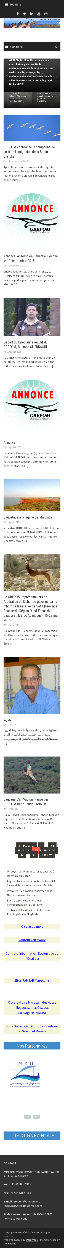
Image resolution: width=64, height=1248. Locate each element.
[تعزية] (32, 685)
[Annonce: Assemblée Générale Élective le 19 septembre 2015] (32, 221)
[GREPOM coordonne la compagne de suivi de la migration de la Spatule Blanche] (32, 127)
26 (18, 850)
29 (45, 850)
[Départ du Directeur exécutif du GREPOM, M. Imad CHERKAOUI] (32, 316)
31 (22, 854)
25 (52, 846)
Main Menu (16, 46)
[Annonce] (32, 407)
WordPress (32, 1239)
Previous (8, 75)
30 (53, 850)
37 (34, 854)
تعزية (7, 719)
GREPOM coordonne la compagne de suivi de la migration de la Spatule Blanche (29, 151)
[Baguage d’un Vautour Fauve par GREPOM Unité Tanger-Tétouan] (32, 774)
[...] (19, 180)
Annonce (9, 442)
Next (55, 75)
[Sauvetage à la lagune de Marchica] (32, 495)
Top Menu (16, 4)
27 (27, 850)
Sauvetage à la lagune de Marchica (28, 517)
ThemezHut (10, 1243)
